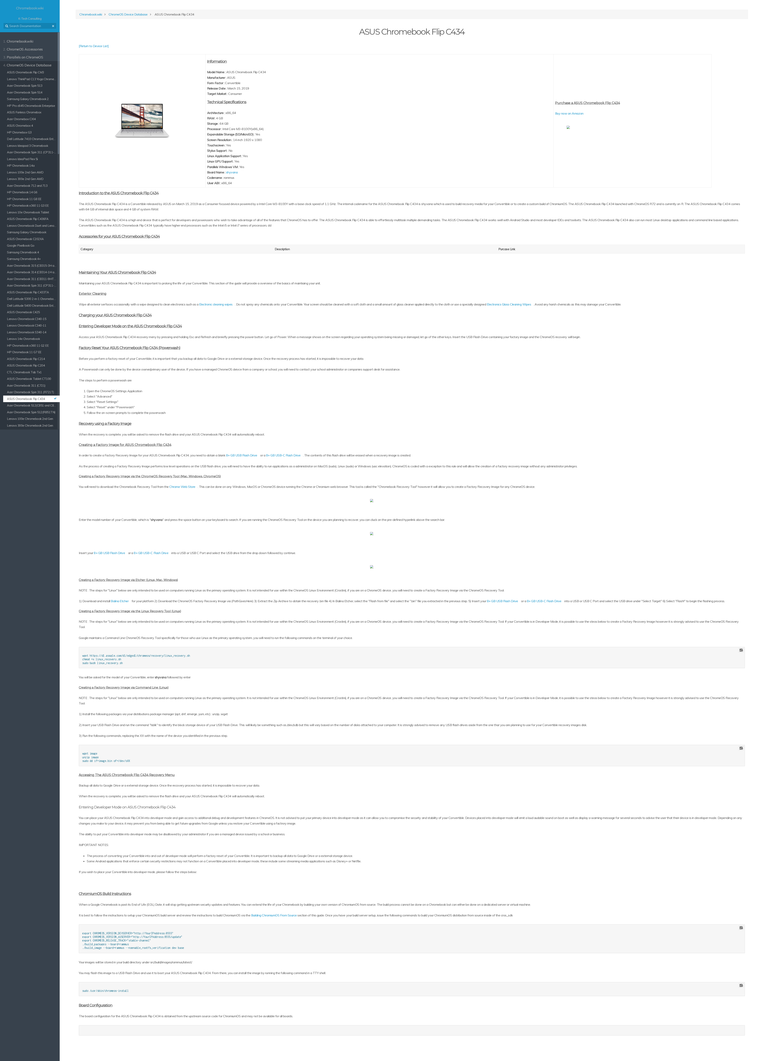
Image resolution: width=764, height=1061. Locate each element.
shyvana (232, 172)
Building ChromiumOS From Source (274, 915)
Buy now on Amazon (569, 113)
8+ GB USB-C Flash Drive (283, 455)
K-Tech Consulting (30, 13)
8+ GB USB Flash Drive (241, 455)
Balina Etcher (120, 601)
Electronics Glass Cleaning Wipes (509, 304)
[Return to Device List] (94, 46)
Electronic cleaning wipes (216, 304)
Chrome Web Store (182, 487)
